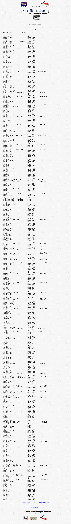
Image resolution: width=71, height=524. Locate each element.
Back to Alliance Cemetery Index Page (29, 502)
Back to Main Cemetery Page (44, 502)
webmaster (38, 513)
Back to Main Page (34, 507)
